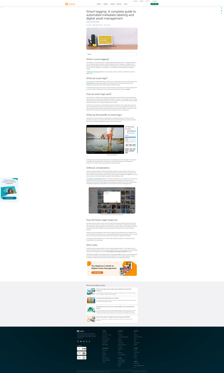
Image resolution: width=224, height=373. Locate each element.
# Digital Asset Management (92, 21)
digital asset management (93, 71)
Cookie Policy (107, 371)
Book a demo (154, 4)
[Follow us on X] (87, 341)
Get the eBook (9, 198)
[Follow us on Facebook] (89, 341)
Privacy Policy (82, 371)
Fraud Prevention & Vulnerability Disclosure (97, 371)
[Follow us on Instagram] (78, 341)
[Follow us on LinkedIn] (84, 341)
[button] (112, 54)
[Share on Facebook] (221, 13)
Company (135, 1)
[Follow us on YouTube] (81, 341)
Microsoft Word (90, 83)
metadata (127, 89)
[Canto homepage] (70, 4)
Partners (141, 1)
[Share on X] (221, 8)
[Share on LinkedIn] (221, 11)
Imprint (78, 371)
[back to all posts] (2, 7)
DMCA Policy (88, 371)
